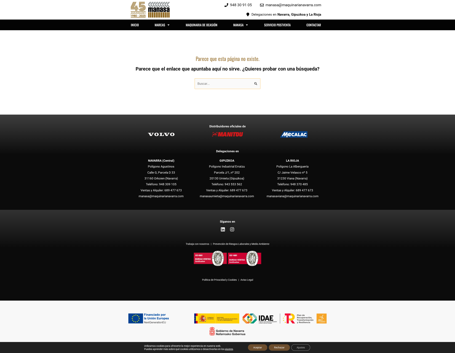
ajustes (229, 349)
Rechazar (279, 347)
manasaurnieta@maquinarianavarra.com (227, 196)
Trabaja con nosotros (198, 244)
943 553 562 (233, 184)
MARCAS (160, 25)
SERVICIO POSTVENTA (277, 25)
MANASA (238, 25)
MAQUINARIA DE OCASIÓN (201, 25)
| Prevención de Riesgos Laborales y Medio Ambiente (239, 244)
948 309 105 (167, 184)
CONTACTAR (313, 25)
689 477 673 (173, 190)
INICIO (135, 25)
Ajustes (301, 347)
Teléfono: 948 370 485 (292, 184)
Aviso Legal (246, 279)
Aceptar (257, 347)
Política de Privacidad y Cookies (219, 279)
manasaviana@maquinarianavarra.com (292, 196)
